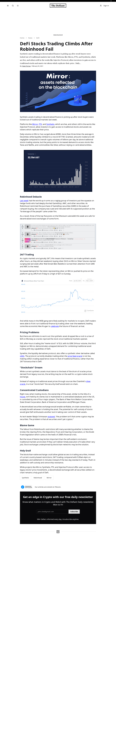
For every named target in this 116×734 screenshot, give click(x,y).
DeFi (38, 38)
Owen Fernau (26, 66)
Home (22, 38)
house (22, 396)
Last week (24, 200)
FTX (40, 124)
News (30, 38)
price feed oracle (75, 356)
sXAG (22, 356)
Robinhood (38, 478)
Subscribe (74, 511)
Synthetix (50, 124)
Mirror (35, 124)
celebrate (55, 326)
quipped (51, 416)
